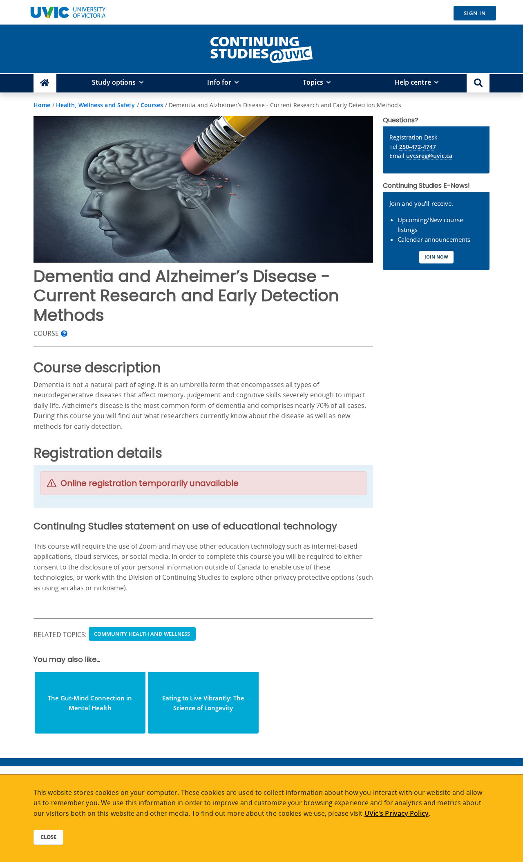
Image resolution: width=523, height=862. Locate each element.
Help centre (413, 82)
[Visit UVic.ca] (68, 12)
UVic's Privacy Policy (396, 813)
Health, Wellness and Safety (95, 105)
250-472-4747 (417, 147)
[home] (261, 48)
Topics (313, 82)
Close (48, 837)
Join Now (436, 257)
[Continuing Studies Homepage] (45, 83)
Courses (152, 105)
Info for (219, 82)
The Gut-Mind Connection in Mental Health (90, 703)
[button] (478, 83)
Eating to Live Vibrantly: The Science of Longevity (203, 703)
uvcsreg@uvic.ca (429, 156)
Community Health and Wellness (142, 633)
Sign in (475, 13)
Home (42, 105)
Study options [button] (114, 82)
